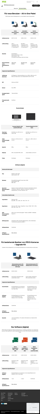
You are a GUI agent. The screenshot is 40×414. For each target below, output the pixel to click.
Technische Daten (22, 8)
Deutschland (29, 2)
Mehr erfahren (14, 232)
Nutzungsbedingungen (15, 411)
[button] (37, 2)
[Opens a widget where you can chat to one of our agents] (33, 408)
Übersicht (16, 8)
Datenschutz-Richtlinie (5, 411)
